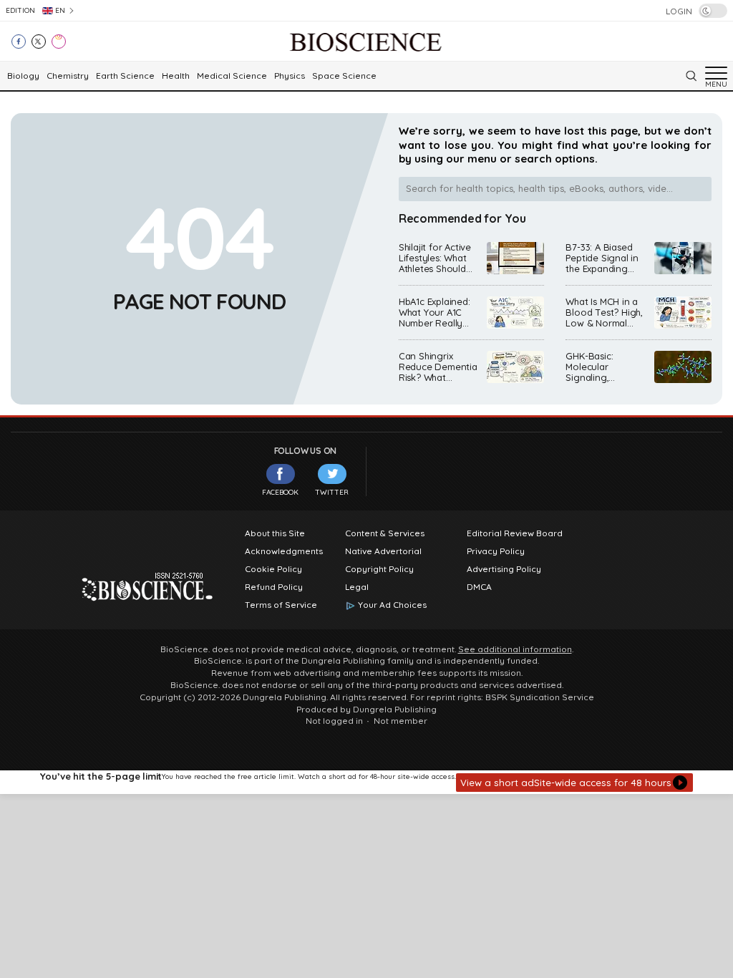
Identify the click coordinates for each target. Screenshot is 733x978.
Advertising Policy (504, 569)
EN (60, 10)
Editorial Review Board (515, 533)
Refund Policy (274, 587)
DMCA (479, 587)
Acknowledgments (284, 551)
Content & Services (384, 533)
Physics (289, 76)
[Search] (690, 76)
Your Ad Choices (392, 605)
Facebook (280, 492)
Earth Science (125, 76)
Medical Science (232, 76)
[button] (574, 782)
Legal (357, 587)
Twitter (332, 492)
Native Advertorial (383, 551)
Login (679, 11)
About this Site (275, 533)
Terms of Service (281, 605)
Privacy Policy (496, 551)
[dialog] (366, 782)
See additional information (515, 649)
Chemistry (68, 76)
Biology (23, 76)
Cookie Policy (273, 569)
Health (176, 76)
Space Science (344, 76)
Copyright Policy (379, 569)
